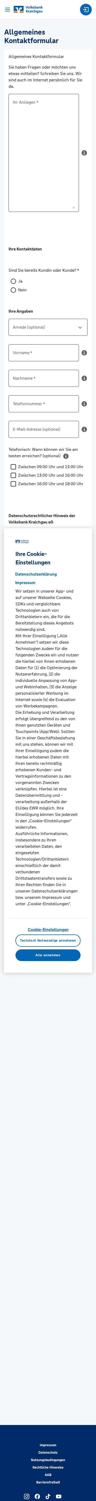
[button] (84, 155)
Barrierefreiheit (48, 1482)
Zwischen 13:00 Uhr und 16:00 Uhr (50, 475)
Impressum (48, 1445)
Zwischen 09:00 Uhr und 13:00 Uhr (50, 466)
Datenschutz (48, 1452)
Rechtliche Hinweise (48, 1467)
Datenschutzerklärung (36, 574)
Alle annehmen (47, 955)
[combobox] (48, 329)
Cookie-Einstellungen (48, 929)
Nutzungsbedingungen (48, 1460)
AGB (48, 1475)
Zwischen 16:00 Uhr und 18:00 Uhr (50, 483)
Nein (22, 289)
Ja (20, 281)
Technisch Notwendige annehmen (48, 940)
